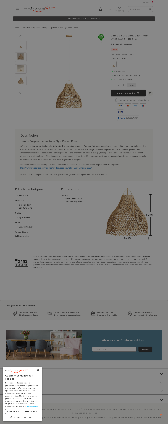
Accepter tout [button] (14, 411)
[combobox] (38, 370)
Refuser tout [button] (31, 411)
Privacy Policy (32, 406)
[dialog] (22, 394)
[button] (22, 417)
